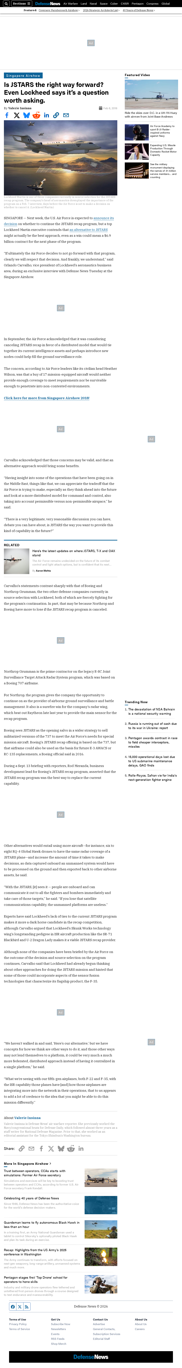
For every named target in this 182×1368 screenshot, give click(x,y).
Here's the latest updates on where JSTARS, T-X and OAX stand (73, 552)
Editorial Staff (101, 1339)
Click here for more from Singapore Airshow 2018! (46, 398)
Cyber (114, 3)
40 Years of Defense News (138, 10)
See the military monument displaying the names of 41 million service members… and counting (163, 170)
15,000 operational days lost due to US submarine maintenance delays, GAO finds (151, 760)
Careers (140, 1329)
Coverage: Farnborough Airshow (58, 10)
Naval (93, 3)
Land (84, 3)
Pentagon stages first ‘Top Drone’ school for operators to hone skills (35, 1279)
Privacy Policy (18, 1324)
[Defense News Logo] (48, 3)
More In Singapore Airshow (26, 1163)
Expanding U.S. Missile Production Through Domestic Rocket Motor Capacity (163, 150)
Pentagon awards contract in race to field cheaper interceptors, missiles (152, 742)
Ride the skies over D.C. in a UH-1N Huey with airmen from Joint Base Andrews (151, 114)
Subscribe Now (60, 1324)
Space (104, 3)
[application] (151, 95)
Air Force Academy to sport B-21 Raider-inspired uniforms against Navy (162, 130)
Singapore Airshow (23, 75)
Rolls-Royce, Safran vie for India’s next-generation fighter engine (152, 777)
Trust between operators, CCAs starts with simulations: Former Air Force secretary (34, 1172)
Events (55, 1334)
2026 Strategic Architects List (100, 10)
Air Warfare (70, 3)
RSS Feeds (58, 1339)
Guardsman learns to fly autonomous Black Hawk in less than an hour (41, 1224)
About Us (141, 1324)
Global (166, 3)
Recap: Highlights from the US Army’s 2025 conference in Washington (35, 1251)
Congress (152, 3)
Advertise (99, 1324)
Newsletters (58, 1329)
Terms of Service (19, 1329)
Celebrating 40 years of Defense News (31, 1198)
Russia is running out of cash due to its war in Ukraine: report (152, 725)
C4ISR (125, 3)
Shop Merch (58, 1344)
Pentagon (138, 3)
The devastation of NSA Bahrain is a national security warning (151, 711)
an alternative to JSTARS (88, 230)
